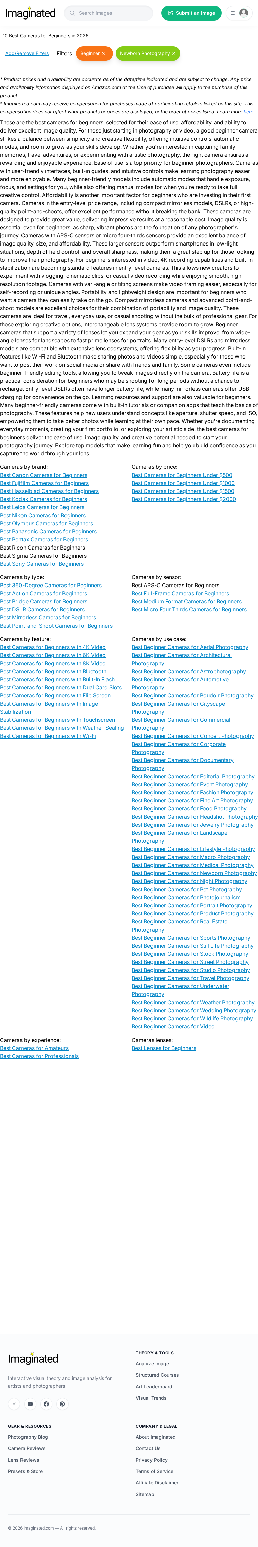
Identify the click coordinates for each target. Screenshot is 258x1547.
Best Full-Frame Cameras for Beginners (180, 593)
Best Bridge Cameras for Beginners (43, 601)
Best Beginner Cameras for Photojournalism (186, 897)
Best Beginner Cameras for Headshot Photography (195, 816)
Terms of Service (154, 1471)
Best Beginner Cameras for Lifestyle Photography (193, 848)
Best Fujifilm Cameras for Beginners (44, 483)
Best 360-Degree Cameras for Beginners (51, 585)
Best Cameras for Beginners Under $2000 (184, 499)
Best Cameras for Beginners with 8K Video (53, 663)
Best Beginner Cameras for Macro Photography (191, 857)
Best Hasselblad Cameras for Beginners (49, 491)
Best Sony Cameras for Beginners (42, 563)
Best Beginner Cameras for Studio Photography (191, 970)
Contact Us (148, 1448)
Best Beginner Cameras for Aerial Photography (190, 647)
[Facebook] (46, 1404)
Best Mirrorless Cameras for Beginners (48, 617)
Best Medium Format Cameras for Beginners (187, 601)
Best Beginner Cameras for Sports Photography (191, 937)
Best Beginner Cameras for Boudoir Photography (193, 695)
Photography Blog (28, 1437)
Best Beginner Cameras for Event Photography (190, 784)
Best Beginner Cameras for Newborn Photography (194, 873)
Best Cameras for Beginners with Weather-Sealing (62, 727)
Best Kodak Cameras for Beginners (43, 499)
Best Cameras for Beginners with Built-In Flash (57, 679)
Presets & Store (25, 1471)
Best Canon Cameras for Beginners (43, 474)
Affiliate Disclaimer (157, 1482)
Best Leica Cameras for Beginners (42, 507)
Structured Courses (157, 1375)
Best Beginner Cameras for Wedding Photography (194, 1010)
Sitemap (145, 1494)
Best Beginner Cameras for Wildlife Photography (192, 1018)
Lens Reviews (23, 1460)
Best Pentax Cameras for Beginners (44, 539)
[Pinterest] (62, 1404)
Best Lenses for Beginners (164, 1048)
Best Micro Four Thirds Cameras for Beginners (189, 609)
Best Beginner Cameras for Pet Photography (187, 889)
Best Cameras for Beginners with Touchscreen (57, 719)
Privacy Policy (152, 1460)
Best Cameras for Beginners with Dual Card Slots (61, 687)
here (248, 111)
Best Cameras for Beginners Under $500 (182, 474)
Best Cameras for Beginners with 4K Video (53, 647)
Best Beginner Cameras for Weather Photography (193, 1002)
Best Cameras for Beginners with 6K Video (53, 655)
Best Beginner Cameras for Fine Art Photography (192, 800)
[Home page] (30, 13)
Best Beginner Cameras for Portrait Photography (192, 905)
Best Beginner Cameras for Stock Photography (190, 953)
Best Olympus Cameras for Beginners (46, 523)
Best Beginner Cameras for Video (173, 1026)
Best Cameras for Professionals (39, 1056)
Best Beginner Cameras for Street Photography (190, 961)
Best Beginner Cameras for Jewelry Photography (193, 824)
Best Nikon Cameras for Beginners (43, 515)
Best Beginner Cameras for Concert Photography (193, 735)
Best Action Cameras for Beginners (43, 593)
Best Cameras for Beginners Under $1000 (183, 483)
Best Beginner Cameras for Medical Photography (193, 865)
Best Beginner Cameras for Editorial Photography (193, 776)
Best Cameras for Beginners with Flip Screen (55, 695)
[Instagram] (14, 1404)
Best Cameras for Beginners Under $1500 (183, 491)
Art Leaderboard (154, 1386)
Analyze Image (152, 1363)
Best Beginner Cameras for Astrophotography (189, 671)
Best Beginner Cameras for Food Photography (189, 808)
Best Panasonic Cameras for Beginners (48, 531)
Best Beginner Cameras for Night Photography (189, 881)
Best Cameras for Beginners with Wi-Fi (48, 735)
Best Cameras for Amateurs (34, 1048)
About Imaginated (156, 1437)
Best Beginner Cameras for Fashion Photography (192, 792)
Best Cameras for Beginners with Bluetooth (53, 671)
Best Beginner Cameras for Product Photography (193, 913)
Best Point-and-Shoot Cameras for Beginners (56, 625)
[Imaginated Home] (33, 1358)
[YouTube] (30, 1404)
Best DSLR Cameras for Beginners (42, 609)
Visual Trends (151, 1398)
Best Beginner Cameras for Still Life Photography (193, 945)
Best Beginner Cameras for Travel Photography (190, 978)
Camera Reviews (27, 1448)
